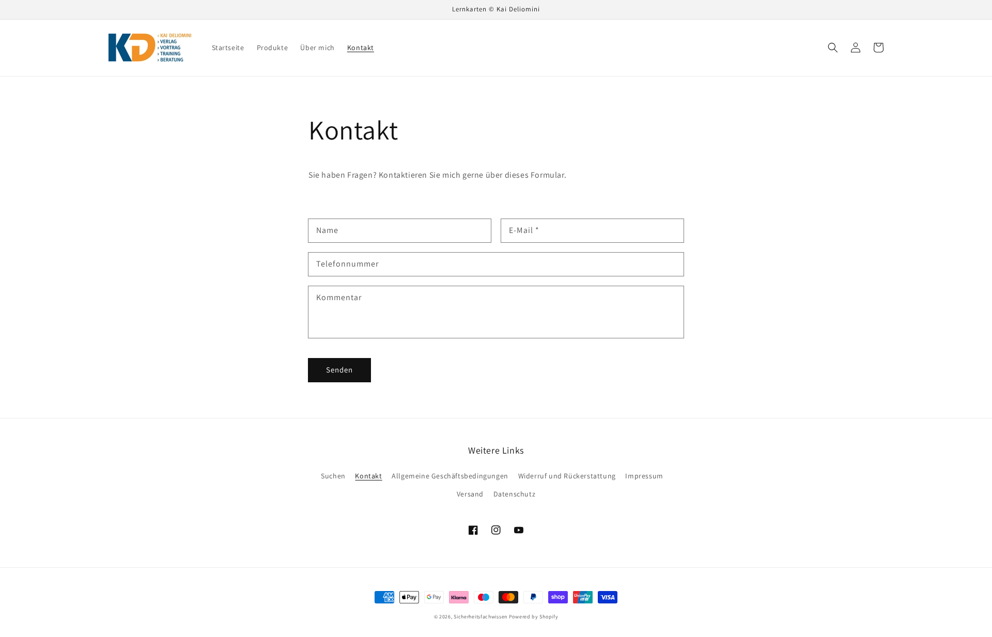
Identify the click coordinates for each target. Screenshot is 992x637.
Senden (339, 370)
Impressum (644, 475)
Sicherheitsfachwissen (480, 616)
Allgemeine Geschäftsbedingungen (450, 475)
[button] (833, 47)
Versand (470, 494)
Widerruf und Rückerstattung (567, 475)
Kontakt (368, 475)
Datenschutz (514, 494)
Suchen (333, 475)
